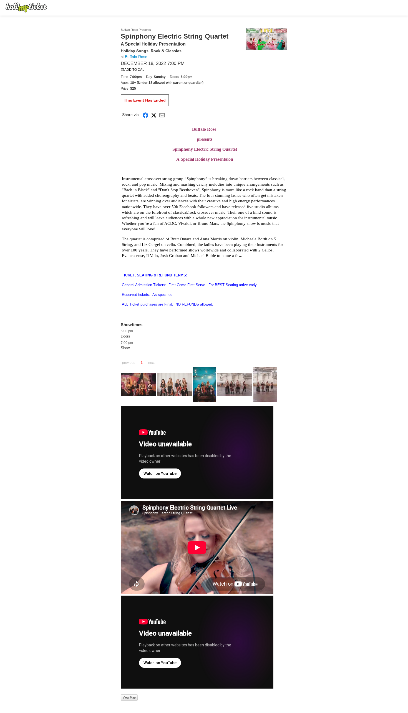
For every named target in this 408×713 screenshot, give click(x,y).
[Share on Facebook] (145, 115)
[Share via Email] (162, 115)
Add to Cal (134, 70)
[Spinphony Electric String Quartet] (266, 38)
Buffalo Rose (136, 56)
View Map (129, 697)
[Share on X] (154, 115)
